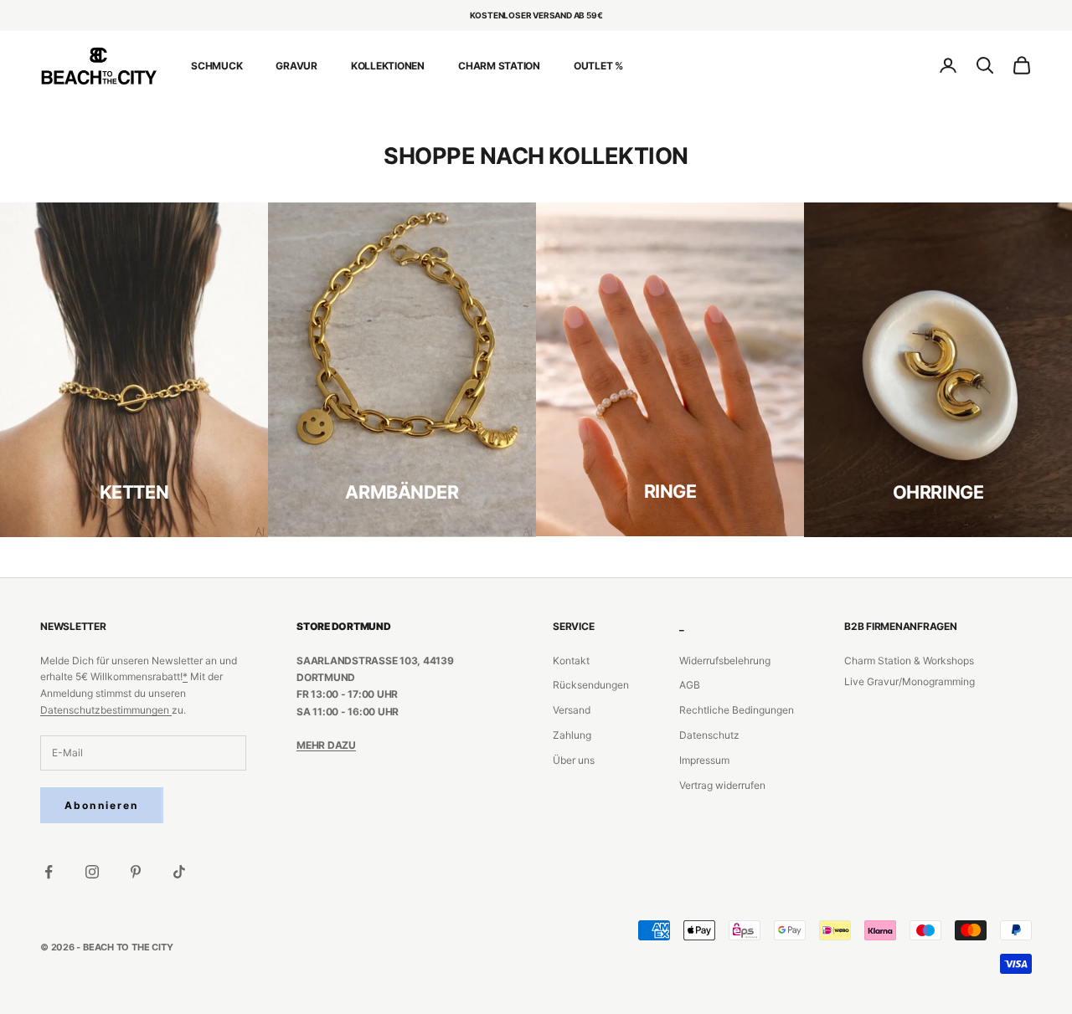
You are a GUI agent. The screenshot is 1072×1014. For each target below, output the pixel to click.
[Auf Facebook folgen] (48, 871)
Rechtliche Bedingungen (736, 710)
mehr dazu (326, 745)
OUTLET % (598, 65)
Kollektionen (388, 65)
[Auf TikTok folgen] (179, 871)
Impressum (704, 760)
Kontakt (571, 660)
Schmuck (216, 65)
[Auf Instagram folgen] (92, 871)
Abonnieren (101, 805)
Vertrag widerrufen (722, 785)
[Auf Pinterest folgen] (135, 871)
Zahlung (572, 735)
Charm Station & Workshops (909, 660)
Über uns (574, 760)
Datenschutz (709, 735)
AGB (689, 685)
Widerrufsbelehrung (724, 660)
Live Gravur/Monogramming (909, 681)
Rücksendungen (591, 685)
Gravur (296, 65)
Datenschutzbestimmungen (106, 710)
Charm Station (499, 65)
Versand (571, 710)
